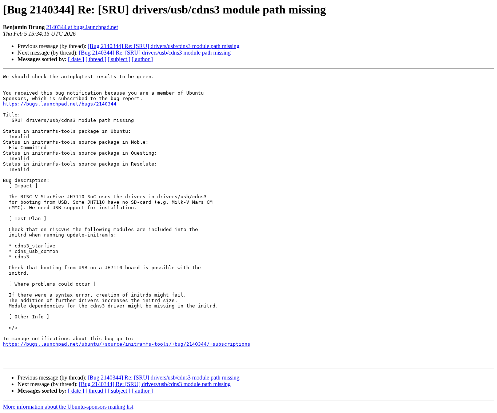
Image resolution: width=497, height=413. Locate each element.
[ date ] (76, 59)
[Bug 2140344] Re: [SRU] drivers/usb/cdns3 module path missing (163, 46)
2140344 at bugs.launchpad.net (82, 27)
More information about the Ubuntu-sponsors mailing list (68, 407)
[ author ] (142, 59)
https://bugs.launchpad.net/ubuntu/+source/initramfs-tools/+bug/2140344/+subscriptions (126, 344)
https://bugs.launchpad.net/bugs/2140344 (59, 104)
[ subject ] (119, 59)
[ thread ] (96, 59)
